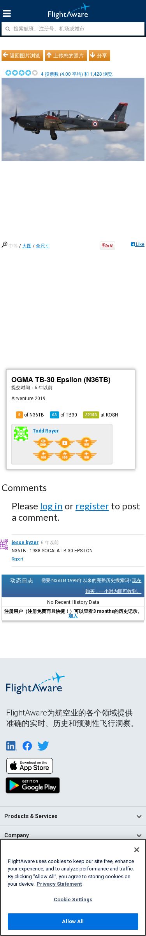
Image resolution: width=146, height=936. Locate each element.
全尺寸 (43, 246)
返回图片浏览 (25, 55)
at (101, 415)
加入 (73, 616)
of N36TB (31, 415)
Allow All (73, 921)
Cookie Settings (73, 899)
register (92, 505)
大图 (27, 246)
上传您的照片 (68, 55)
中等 (13, 246)
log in (51, 505)
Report (17, 559)
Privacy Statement (59, 884)
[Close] (136, 849)
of (64, 415)
